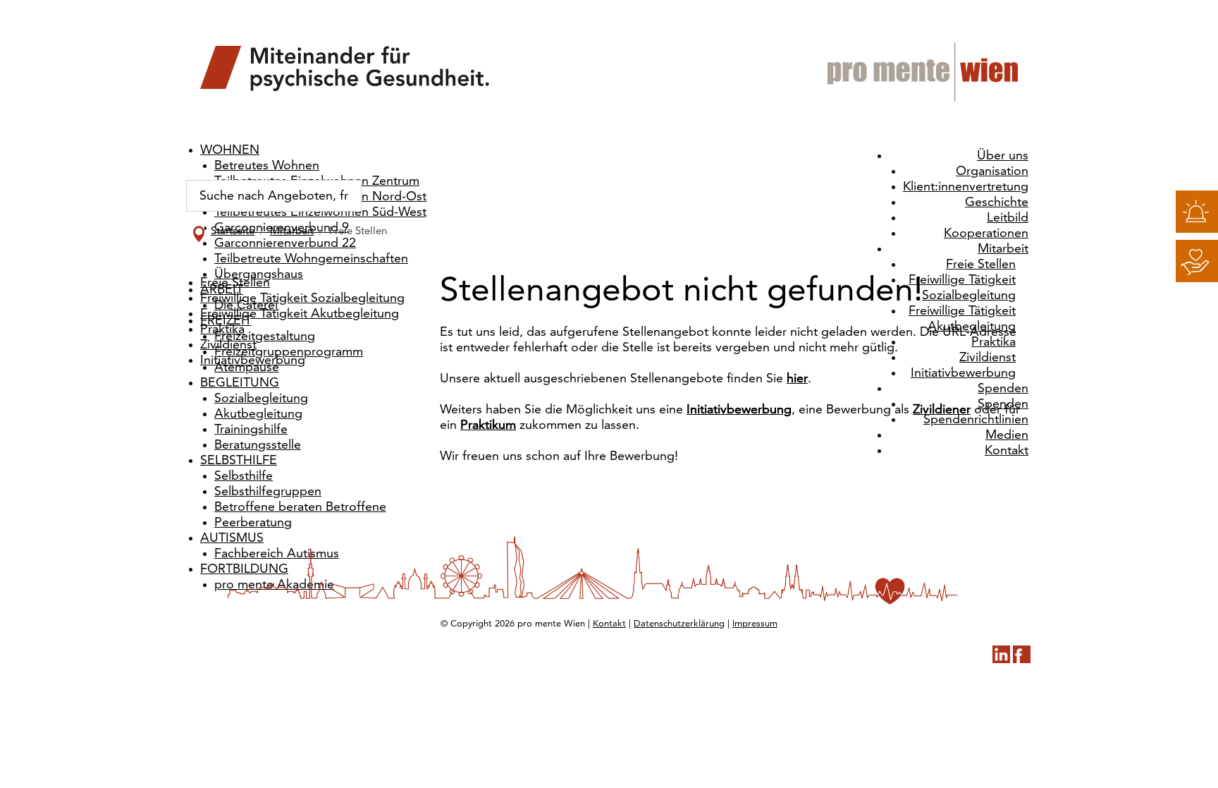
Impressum (754, 624)
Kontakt (609, 624)
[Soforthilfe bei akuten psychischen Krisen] (1197, 211)
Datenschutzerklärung (679, 624)
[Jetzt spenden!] (1197, 261)
